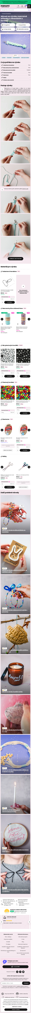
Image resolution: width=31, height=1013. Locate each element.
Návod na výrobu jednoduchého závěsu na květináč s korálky (15, 770)
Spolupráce (23, 950)
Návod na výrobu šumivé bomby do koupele (13, 731)
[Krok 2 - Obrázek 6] (15, 225)
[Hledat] (28, 10)
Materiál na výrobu (23, 29)
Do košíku (9, 302)
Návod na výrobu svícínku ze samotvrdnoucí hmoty (11, 810)
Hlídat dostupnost (8, 450)
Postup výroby (7, 29)
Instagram (17, 972)
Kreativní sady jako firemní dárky (8, 947)
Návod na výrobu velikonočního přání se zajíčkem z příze (14, 571)
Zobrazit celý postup (15, 258)
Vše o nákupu (8, 936)
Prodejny (8, 944)
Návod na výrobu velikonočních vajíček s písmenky (14, 611)
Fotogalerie (7, 25)
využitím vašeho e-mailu (22, 986)
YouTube (23, 972)
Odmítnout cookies (16, 1006)
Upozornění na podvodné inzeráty (23, 953)
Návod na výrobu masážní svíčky (12, 692)
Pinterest (20, 972)
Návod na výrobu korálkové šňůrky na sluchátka (13, 531)
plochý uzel (25, 188)
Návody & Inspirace (6, 13)
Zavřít (30, 2)
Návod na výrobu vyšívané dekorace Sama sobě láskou (15, 850)
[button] (29, 319)
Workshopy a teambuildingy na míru (8, 951)
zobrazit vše (23, 912)
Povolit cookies (16, 1009)
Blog (23, 941)
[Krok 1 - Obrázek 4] (15, 175)
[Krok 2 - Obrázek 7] (15, 247)
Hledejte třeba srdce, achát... (8, 10)
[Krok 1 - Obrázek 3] (15, 152)
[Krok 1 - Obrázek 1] (15, 107)
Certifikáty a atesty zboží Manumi (23, 947)
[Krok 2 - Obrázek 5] (15, 202)
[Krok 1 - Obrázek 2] (15, 129)
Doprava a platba (8, 939)
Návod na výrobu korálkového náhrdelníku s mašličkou (15, 890)
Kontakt (8, 941)
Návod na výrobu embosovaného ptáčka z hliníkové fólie (15, 651)
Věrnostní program (22, 936)
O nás (23, 939)
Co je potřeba (22, 25)
